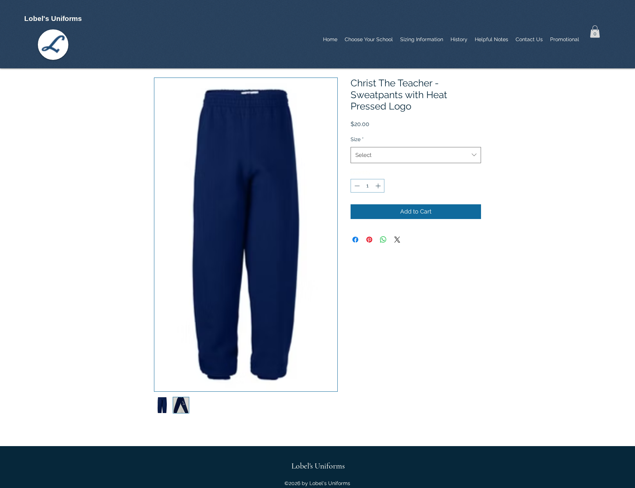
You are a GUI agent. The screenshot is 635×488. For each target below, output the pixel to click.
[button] (595, 31)
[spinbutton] (367, 185)
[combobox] (416, 155)
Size (357, 139)
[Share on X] (397, 239)
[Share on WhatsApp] (383, 239)
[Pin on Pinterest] (369, 239)
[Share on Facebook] (355, 239)
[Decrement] (356, 185)
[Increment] (378, 185)
